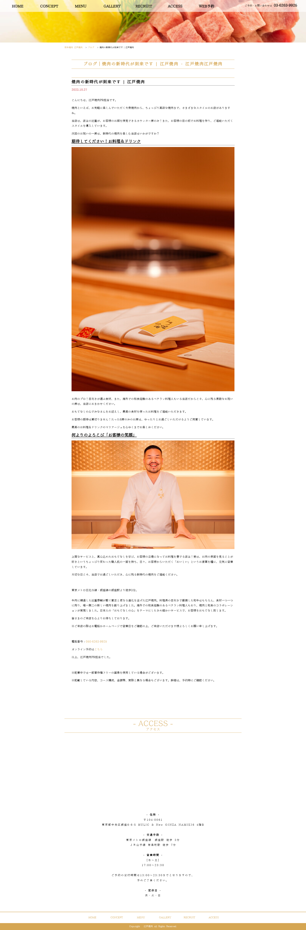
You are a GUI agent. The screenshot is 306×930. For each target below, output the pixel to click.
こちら (98, 649)
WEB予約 (206, 6)
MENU (80, 6)
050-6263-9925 (96, 641)
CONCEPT (49, 6)
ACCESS (175, 6)
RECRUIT (143, 6)
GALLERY (112, 6)
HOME (17, 6)
